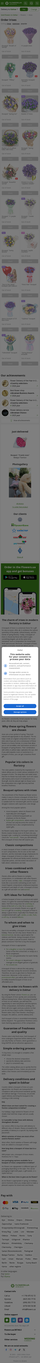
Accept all (20, 706)
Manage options (20, 712)
